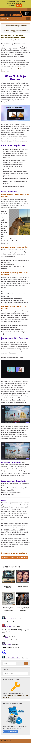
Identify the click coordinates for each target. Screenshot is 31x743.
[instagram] (8, 9)
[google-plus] (13, 9)
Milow (4, 40)
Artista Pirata (5, 19)
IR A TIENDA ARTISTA (11, 732)
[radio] (2, 562)
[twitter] (5, 9)
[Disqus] (15, 637)
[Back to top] (27, 732)
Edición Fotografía (12, 40)
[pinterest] (16, 9)
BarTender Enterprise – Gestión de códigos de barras (15, 31)
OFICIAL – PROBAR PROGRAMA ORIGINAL (15, 557)
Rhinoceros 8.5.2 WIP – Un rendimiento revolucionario (16, 26)
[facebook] (2, 9)
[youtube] (10, 9)
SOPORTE (19, 5)
